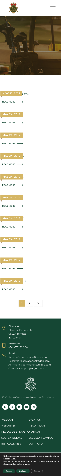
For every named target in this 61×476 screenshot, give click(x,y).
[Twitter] (12, 407)
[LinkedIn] (19, 407)
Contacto (36, 443)
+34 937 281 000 (18, 347)
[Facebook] (5, 407)
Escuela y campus (41, 437)
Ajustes (37, 471)
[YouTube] (26, 407)
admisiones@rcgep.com (37, 364)
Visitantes (8, 425)
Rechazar (23, 471)
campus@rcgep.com (31, 368)
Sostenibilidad (11, 437)
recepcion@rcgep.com (35, 357)
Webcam (7, 419)
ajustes (26, 464)
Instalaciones (11, 443)
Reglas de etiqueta (15, 431)
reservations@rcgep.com (35, 361)
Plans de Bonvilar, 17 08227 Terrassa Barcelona (20, 334)
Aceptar (9, 471)
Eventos (35, 419)
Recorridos (37, 425)
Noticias (35, 431)
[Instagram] (34, 407)
